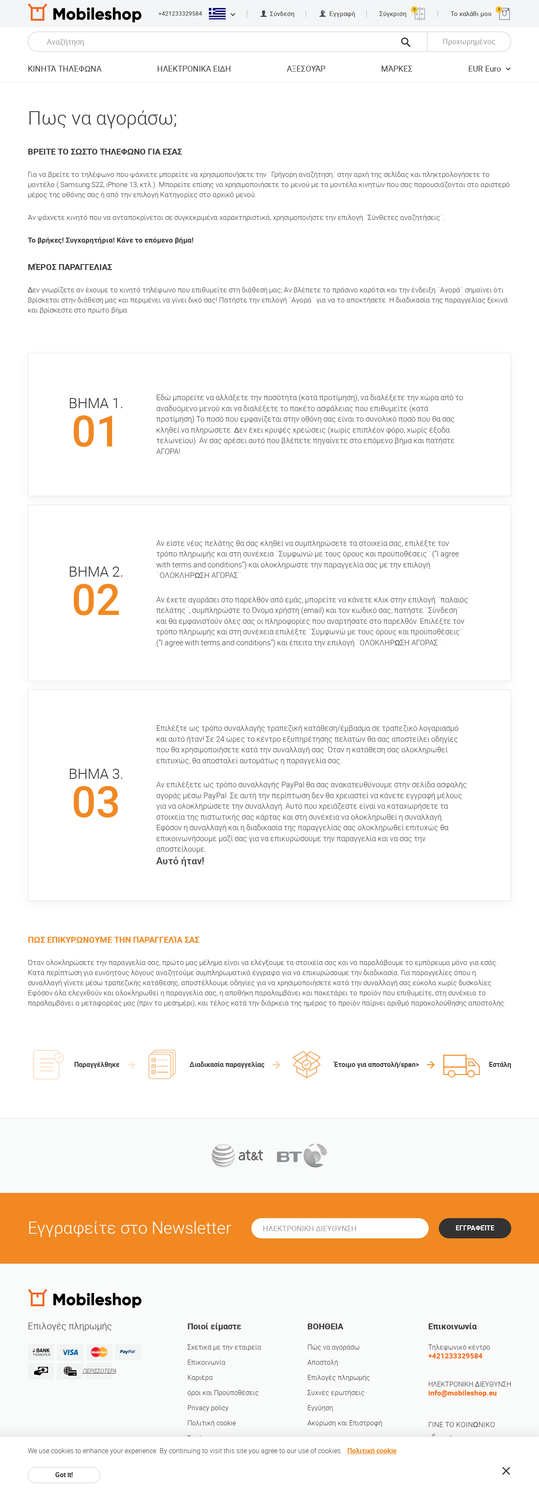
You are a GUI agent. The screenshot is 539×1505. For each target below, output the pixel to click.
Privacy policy (208, 1408)
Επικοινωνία (206, 1362)
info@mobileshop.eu (462, 1393)
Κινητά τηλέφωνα (64, 69)
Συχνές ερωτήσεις (336, 1393)
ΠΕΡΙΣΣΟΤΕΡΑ (99, 1371)
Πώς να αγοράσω (333, 1347)
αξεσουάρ (306, 69)
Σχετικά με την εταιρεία (224, 1347)
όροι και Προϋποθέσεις (223, 1393)
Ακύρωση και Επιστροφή (344, 1423)
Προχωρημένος (469, 41)
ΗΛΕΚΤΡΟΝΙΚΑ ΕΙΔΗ (194, 69)
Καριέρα (200, 1378)
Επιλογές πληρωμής (338, 1378)
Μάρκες (397, 69)
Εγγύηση (320, 1408)
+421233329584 (180, 13)
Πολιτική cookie (211, 1423)
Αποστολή (322, 1362)
